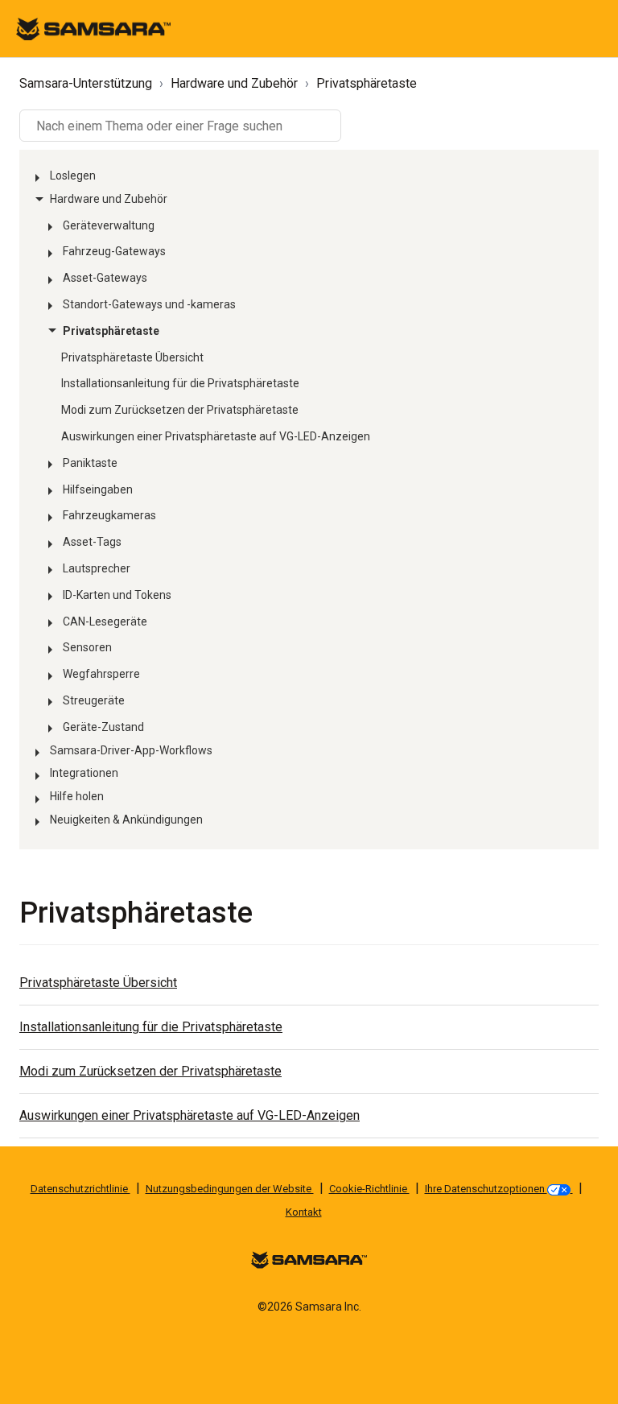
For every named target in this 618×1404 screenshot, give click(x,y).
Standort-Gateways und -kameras (149, 304)
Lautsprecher (96, 568)
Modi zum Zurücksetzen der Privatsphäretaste (180, 409)
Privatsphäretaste (366, 83)
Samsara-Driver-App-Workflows (131, 750)
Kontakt (304, 1212)
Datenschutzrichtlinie (80, 1189)
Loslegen (73, 175)
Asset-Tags (92, 541)
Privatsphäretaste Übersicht (132, 357)
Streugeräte (94, 700)
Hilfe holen (77, 796)
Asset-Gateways (105, 277)
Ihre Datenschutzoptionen (486, 1189)
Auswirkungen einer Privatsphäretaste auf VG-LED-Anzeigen (215, 436)
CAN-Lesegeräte (105, 621)
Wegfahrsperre (101, 673)
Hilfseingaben (98, 489)
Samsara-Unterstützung (85, 83)
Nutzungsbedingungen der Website (230, 1189)
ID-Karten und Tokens (117, 594)
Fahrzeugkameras (109, 515)
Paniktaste (90, 462)
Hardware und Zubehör (234, 83)
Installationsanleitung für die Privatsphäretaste (180, 383)
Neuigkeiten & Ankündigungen (126, 819)
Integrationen (84, 772)
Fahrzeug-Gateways (114, 251)
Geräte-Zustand (103, 727)
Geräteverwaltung (108, 225)
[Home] (93, 27)
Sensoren (87, 647)
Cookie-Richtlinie (369, 1189)
